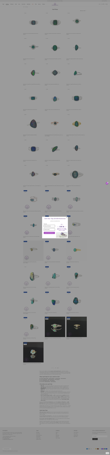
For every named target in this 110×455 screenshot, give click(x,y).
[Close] (67, 218)
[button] (107, 183)
